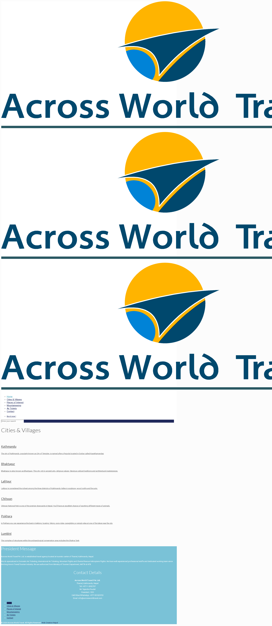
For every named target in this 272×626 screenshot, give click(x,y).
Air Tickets (11, 615)
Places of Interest (14, 609)
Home (9, 603)
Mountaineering (13, 612)
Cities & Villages (13, 606)
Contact (10, 618)
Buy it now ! (11, 416)
